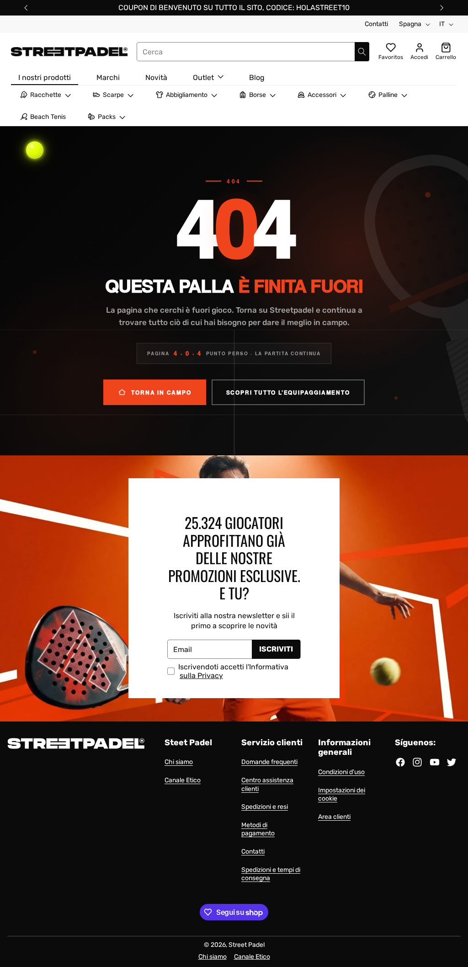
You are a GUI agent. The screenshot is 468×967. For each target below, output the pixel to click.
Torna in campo (161, 392)
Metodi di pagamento (258, 829)
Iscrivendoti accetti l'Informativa (233, 671)
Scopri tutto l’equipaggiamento (288, 392)
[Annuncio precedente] (26, 7)
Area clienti (334, 817)
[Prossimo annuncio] (442, 7)
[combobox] (253, 52)
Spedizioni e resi (264, 807)
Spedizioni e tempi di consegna (270, 874)
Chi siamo (179, 762)
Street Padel (247, 945)
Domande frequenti (269, 762)
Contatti (376, 24)
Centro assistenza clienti (267, 784)
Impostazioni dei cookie (341, 794)
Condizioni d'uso (341, 772)
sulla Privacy (201, 676)
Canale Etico (183, 780)
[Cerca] (362, 51)
